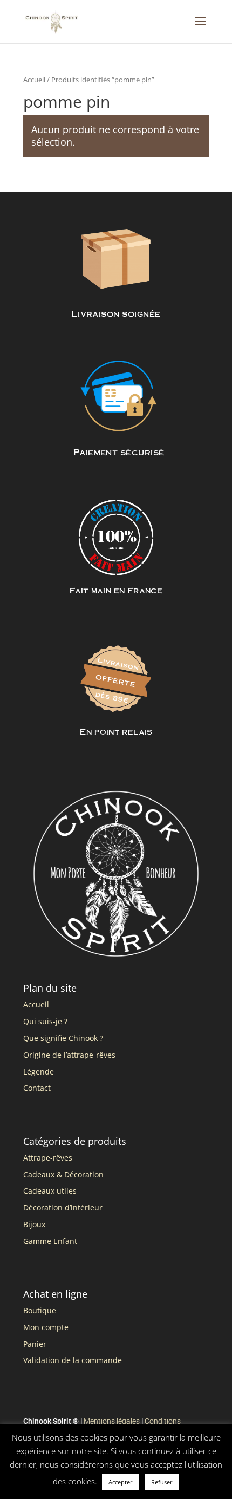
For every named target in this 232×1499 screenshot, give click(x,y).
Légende (38, 1071)
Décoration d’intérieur (63, 1207)
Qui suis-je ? (45, 1021)
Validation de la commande (72, 1360)
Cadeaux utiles (50, 1191)
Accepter (120, 1482)
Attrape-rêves (47, 1158)
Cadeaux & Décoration (63, 1174)
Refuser (162, 1482)
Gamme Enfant (50, 1241)
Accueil (34, 79)
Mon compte (46, 1327)
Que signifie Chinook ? (63, 1038)
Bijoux (34, 1224)
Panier (34, 1344)
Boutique (39, 1310)
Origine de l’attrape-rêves (69, 1055)
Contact (37, 1088)
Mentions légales (112, 1421)
